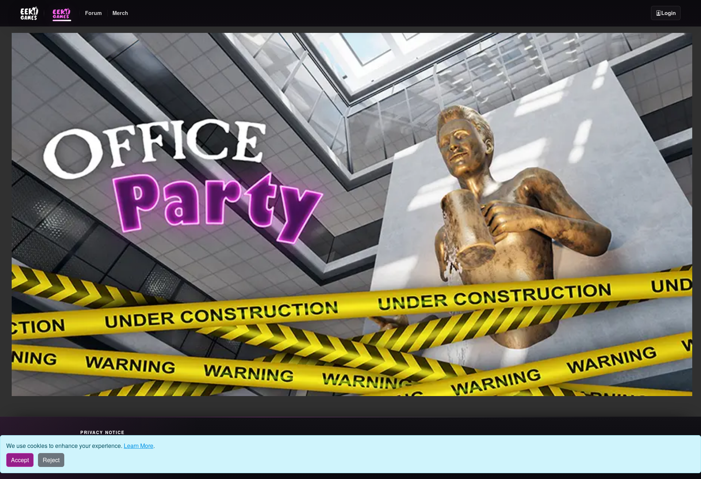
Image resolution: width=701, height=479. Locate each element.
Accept (20, 460)
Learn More (138, 445)
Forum (93, 12)
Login (668, 13)
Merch (120, 12)
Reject (51, 460)
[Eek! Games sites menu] (29, 13)
